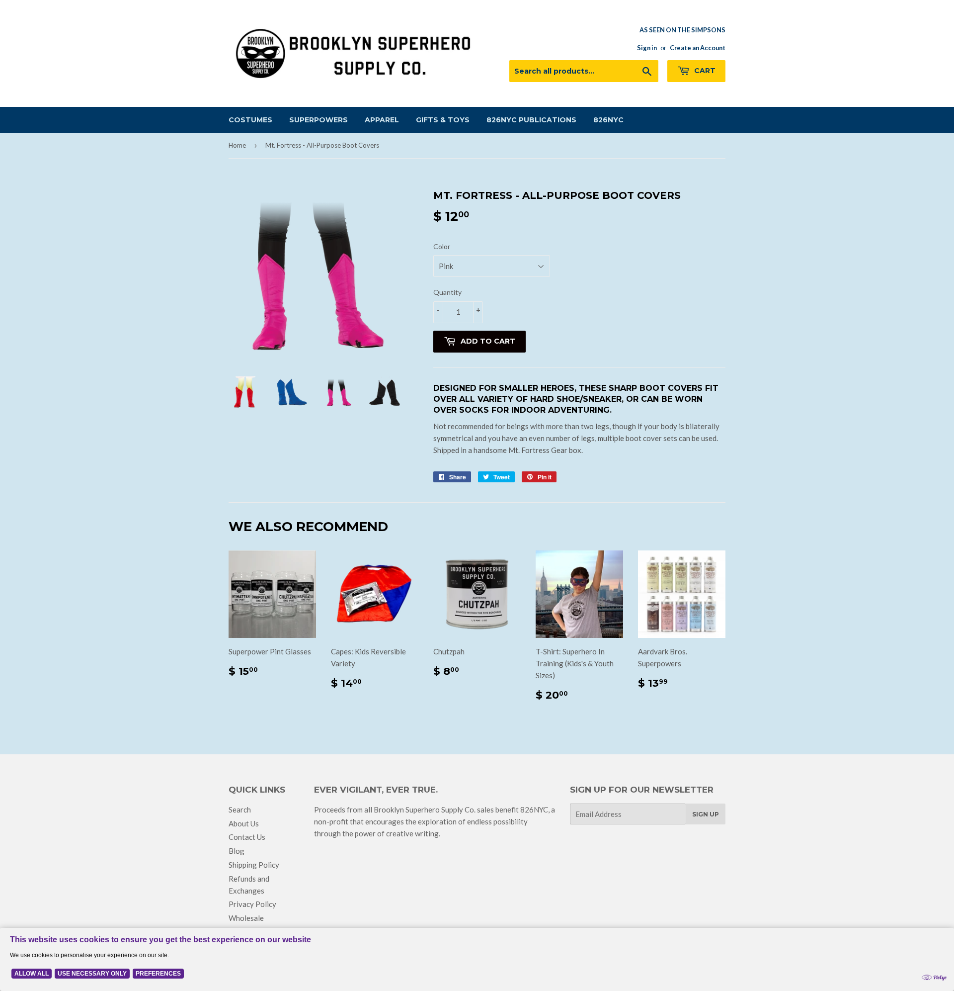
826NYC (608, 119)
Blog (236, 850)
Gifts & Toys (443, 119)
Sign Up (705, 814)
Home (237, 145)
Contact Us (247, 836)
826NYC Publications (531, 119)
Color (441, 246)
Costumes (250, 119)
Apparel (382, 119)
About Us (244, 823)
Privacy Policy (252, 904)
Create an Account (697, 48)
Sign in (647, 48)
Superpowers (318, 119)
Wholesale (246, 917)
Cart (704, 70)
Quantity (447, 292)
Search (240, 809)
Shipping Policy (254, 864)
